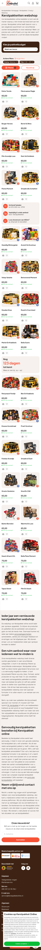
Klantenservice (7, 882)
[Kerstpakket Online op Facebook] (23, 868)
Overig (30, 10)
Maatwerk (5, 909)
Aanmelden (20, 840)
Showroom (5, 907)
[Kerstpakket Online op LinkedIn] (28, 868)
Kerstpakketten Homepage (10, 10)
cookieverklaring (8, 931)
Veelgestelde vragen (9, 880)
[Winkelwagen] (37, 3)
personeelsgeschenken (22, 634)
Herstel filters (20, 58)
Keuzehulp (30, 68)
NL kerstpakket (13, 705)
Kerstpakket (23, 10)
